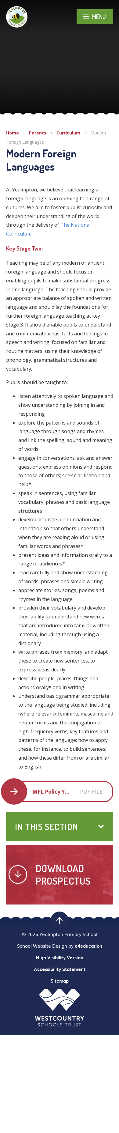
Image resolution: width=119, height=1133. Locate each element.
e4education (88, 945)
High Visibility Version (59, 957)
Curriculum (68, 133)
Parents (37, 133)
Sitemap (60, 980)
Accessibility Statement (59, 969)
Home (12, 133)
